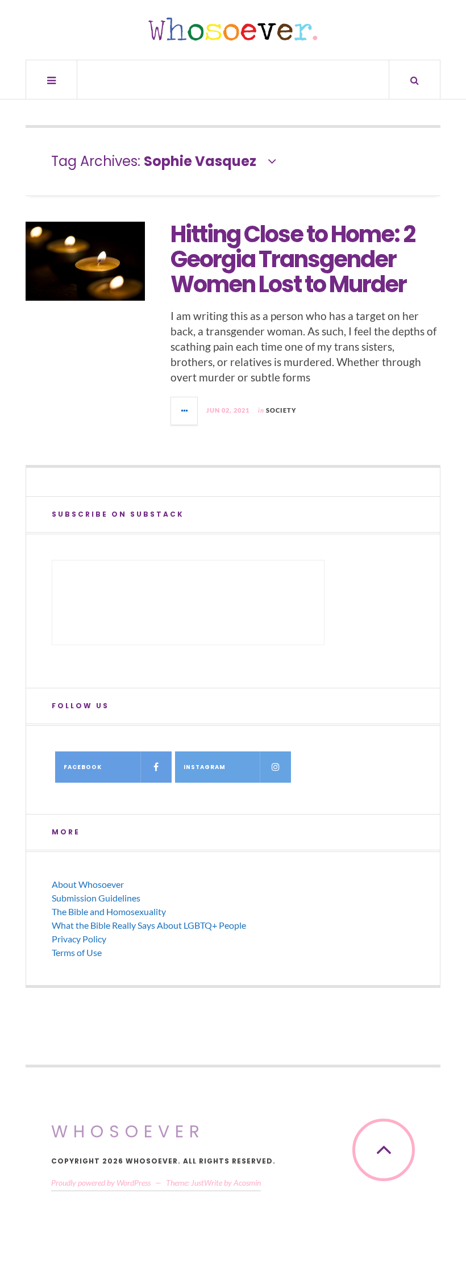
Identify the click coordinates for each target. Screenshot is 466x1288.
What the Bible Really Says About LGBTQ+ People (149, 925)
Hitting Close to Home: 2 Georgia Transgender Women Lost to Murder (292, 259)
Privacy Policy (79, 938)
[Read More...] (184, 411)
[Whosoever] (233, 29)
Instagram (205, 767)
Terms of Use (77, 952)
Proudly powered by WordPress (101, 1182)
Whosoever (128, 1131)
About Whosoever (88, 884)
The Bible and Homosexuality (109, 911)
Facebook (83, 767)
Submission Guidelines (96, 897)
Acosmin (247, 1182)
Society (281, 410)
